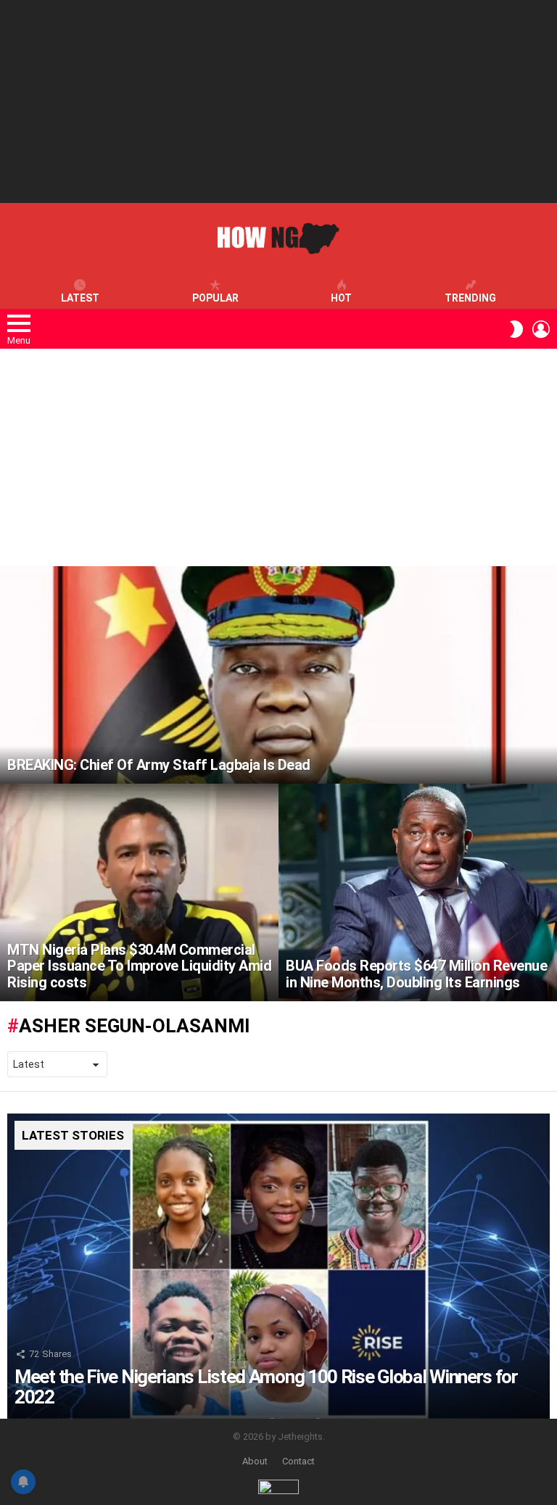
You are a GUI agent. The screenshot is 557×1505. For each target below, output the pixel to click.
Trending (470, 298)
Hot (341, 298)
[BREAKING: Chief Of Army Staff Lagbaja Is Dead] (278, 675)
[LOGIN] (541, 329)
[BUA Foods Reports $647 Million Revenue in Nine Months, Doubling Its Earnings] (417, 892)
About (255, 1461)
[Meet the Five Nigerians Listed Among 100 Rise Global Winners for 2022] (278, 1266)
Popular (215, 298)
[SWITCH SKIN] (516, 329)
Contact (298, 1461)
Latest (80, 298)
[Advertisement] (278, 101)
